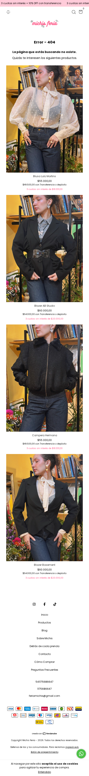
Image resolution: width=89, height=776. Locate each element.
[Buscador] (73, 12)
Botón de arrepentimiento (44, 752)
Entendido (44, 772)
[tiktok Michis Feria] (55, 604)
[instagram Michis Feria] (34, 604)
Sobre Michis (45, 638)
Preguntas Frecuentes (44, 669)
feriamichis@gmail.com (44, 696)
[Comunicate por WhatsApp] (81, 753)
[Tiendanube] (45, 734)
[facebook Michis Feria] (44, 604)
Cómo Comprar (44, 662)
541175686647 (44, 682)
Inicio (44, 614)
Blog (44, 630)
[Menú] (9, 12)
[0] (80, 12)
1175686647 (44, 689)
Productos (44, 622)
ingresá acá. (72, 747)
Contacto (44, 654)
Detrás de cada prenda (44, 646)
